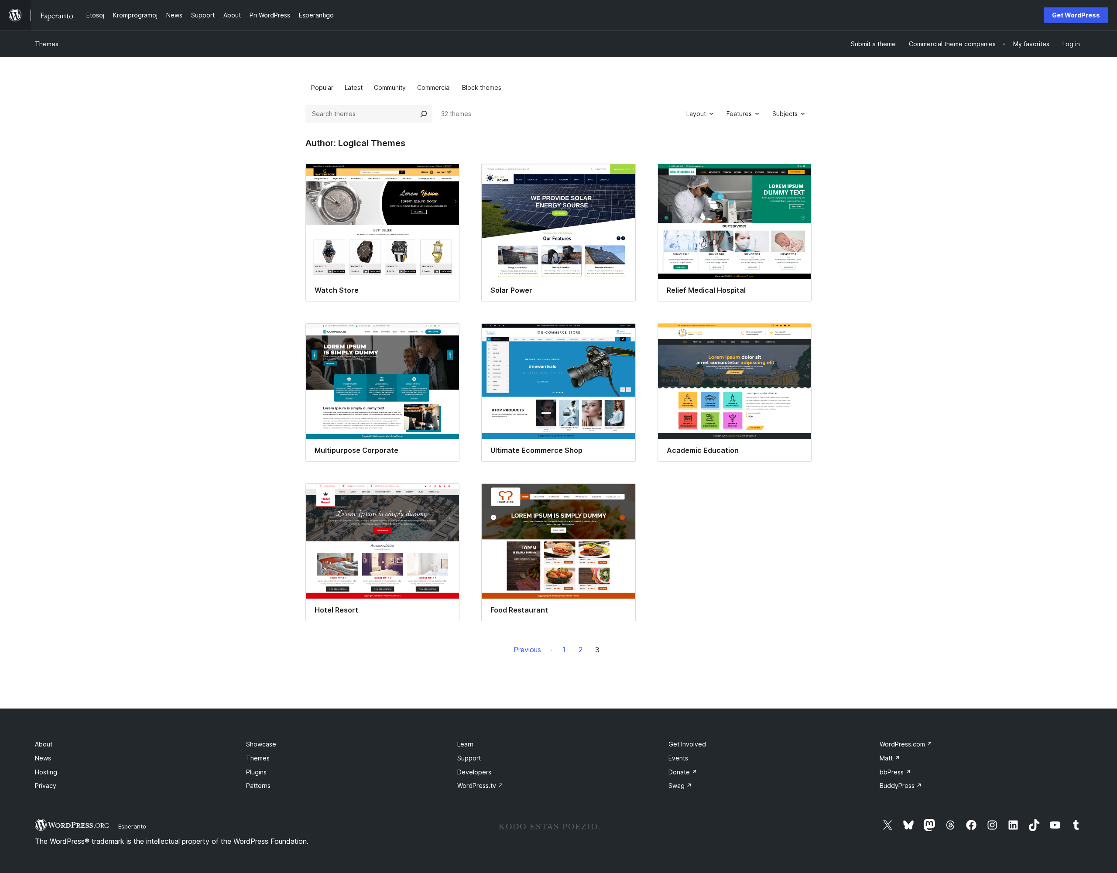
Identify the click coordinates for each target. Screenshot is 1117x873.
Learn (465, 744)
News (43, 758)
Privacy (45, 785)
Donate (682, 772)
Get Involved (687, 744)
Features (739, 113)
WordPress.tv (480, 785)
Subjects (785, 113)
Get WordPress (1076, 15)
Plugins (256, 772)
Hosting (46, 772)
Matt (890, 758)
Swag (680, 785)
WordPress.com (906, 744)
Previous (527, 649)
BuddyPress (901, 785)
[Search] (423, 114)
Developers (474, 772)
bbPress (895, 772)
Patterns (258, 785)
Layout (696, 113)
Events (678, 758)
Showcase (261, 744)
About (43, 744)
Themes (46, 44)
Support (469, 758)
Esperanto (132, 826)
